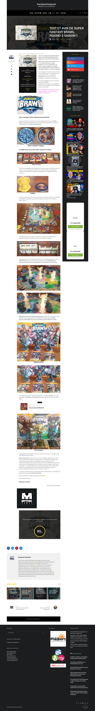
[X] (80, 13)
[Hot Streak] (69, 95)
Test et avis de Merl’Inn (36, 408)
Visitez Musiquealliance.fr (12, 658)
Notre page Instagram (11, 653)
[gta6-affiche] (69, 81)
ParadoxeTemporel (46, 4)
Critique (61, 39)
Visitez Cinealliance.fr (11, 657)
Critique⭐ (44, 13)
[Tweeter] (11, 69)
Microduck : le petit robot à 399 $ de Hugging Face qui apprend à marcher (77, 87)
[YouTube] (85, 13)
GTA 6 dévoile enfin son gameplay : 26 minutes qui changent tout (78, 81)
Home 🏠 (31, 13)
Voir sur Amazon (75, 226)
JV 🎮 (53, 13)
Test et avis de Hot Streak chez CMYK (77, 95)
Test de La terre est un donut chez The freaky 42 (22, 608)
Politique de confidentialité (12, 642)
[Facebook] (78, 13)
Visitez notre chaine (71, 197)
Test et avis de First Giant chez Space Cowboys (77, 101)
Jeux (64, 39)
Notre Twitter (10, 654)
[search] (43, 632)
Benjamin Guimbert (55, 39)
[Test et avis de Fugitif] (53, 593)
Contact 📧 (63, 13)
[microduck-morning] (69, 88)
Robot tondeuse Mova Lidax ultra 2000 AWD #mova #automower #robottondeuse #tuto (78, 674)
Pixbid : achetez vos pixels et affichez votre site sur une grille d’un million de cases (78, 108)
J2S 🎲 (49, 13)
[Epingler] (11, 71)
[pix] (69, 108)
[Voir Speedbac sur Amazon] (75, 210)
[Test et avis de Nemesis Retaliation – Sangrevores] (40, 593)
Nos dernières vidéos (76, 653)
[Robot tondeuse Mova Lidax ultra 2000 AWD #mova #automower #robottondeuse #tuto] (75, 161)
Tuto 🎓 (57, 13)
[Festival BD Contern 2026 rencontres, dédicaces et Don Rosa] (75, 149)
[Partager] (11, 66)
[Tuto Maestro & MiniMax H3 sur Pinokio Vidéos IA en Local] (75, 137)
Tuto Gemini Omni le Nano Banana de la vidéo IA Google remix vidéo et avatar (79, 681)
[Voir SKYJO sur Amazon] (75, 238)
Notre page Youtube (11, 655)
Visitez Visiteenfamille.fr (12, 660)
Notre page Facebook (11, 651)
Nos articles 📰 (38, 13)
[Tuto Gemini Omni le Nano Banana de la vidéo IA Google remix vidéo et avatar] (75, 175)
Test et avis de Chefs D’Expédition (45, 608)
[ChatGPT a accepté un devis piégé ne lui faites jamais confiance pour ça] (75, 123)
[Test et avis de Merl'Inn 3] (23, 406)
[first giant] (69, 101)
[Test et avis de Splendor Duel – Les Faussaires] (13, 593)
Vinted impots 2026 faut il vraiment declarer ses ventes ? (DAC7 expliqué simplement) (79, 693)
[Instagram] (83, 13)
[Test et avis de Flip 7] (27, 593)
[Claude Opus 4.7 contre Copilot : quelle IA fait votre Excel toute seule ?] (75, 188)
